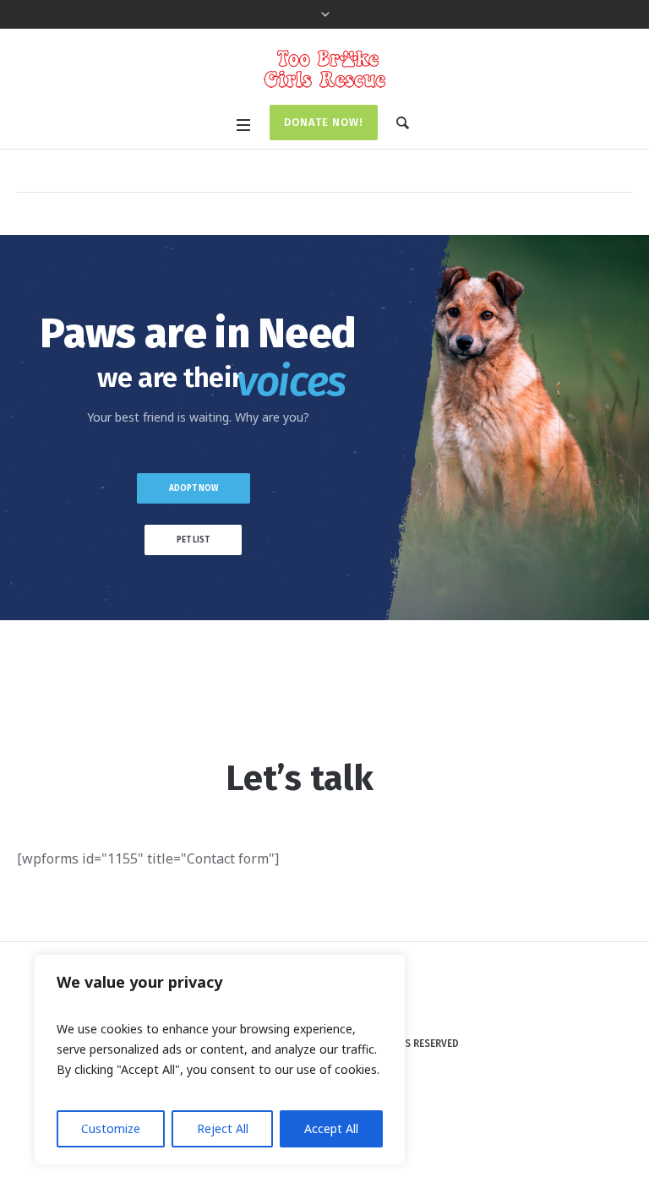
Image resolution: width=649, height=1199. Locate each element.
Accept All (331, 1128)
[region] (220, 1059)
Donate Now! (323, 122)
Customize (110, 1128)
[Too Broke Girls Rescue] (324, 69)
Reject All (222, 1128)
